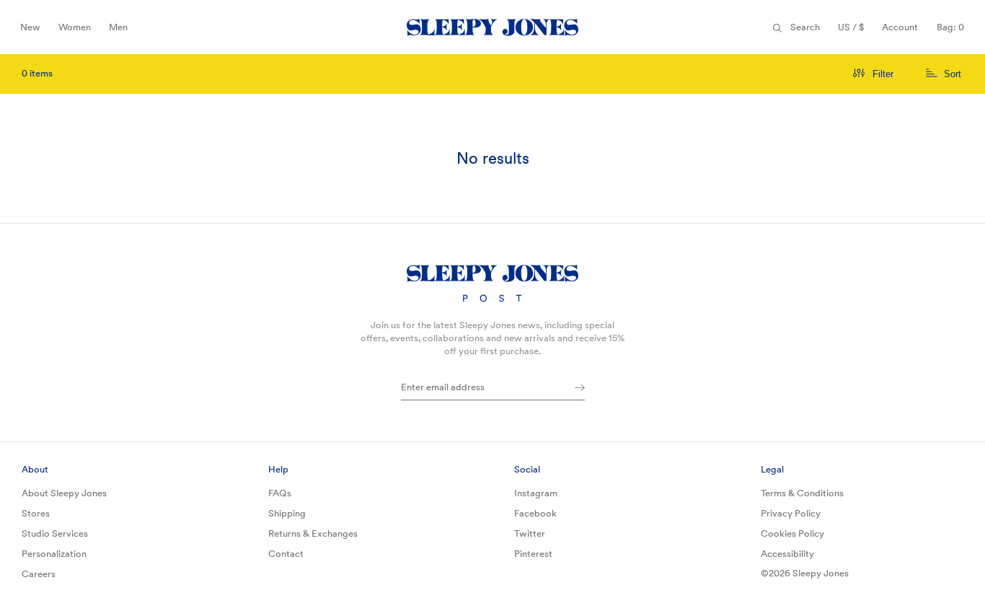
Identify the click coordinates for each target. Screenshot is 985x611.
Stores (36, 513)
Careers (39, 573)
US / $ (855, 32)
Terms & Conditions (802, 493)
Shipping (287, 513)
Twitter (529, 533)
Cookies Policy (792, 533)
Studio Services (55, 533)
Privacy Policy (791, 513)
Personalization (54, 553)
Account (900, 27)
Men (122, 32)
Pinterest (533, 553)
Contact (286, 553)
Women (74, 32)
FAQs (279, 493)
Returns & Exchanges (313, 533)
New (33, 32)
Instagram (535, 493)
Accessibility (787, 553)
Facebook (535, 513)
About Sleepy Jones (64, 493)
